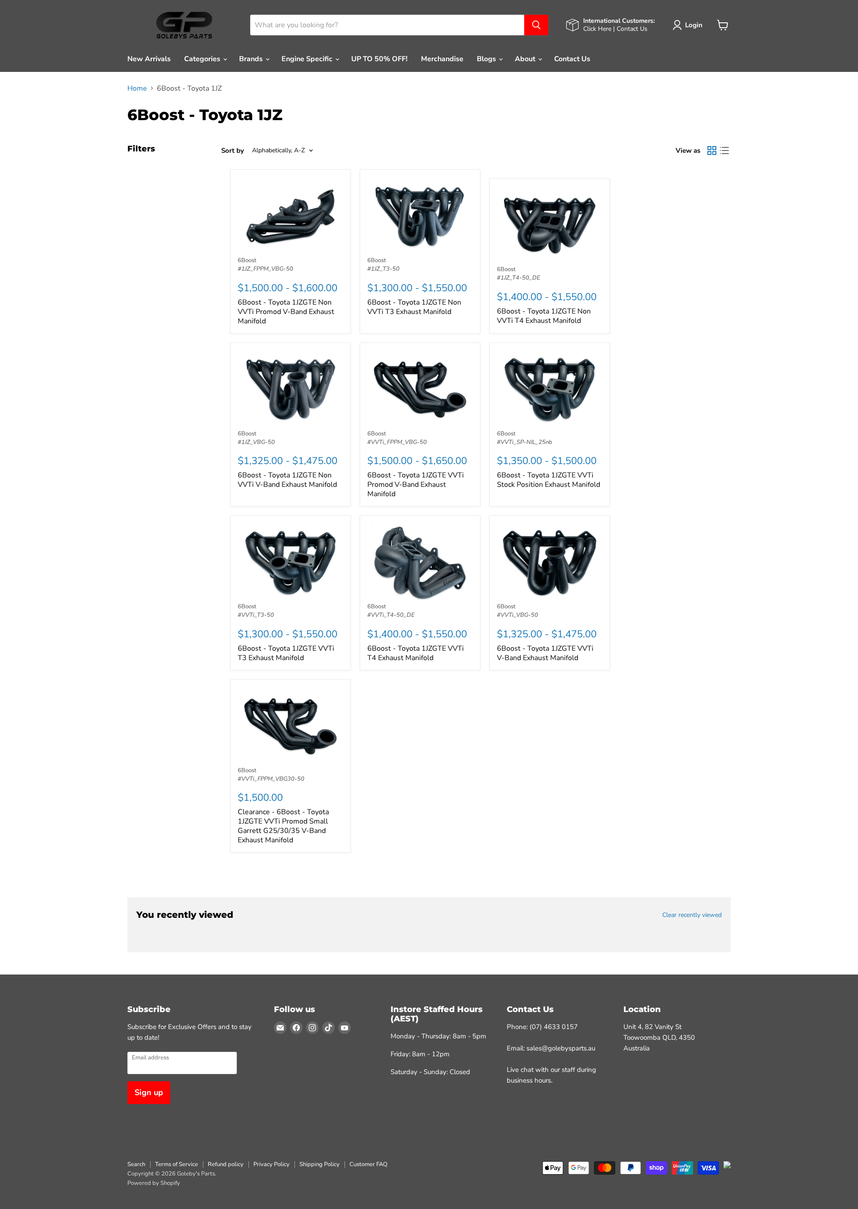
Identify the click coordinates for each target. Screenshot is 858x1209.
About (526, 59)
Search (136, 1164)
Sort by (232, 151)
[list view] (724, 150)
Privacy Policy (271, 1164)
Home (137, 88)
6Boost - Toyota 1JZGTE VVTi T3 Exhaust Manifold (286, 653)
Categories (203, 59)
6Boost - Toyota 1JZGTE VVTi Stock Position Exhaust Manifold (548, 479)
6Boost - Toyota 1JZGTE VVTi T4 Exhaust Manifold (415, 653)
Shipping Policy (319, 1164)
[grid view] (712, 150)
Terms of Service (176, 1164)
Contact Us (572, 59)
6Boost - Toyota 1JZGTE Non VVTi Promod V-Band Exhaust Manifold (286, 311)
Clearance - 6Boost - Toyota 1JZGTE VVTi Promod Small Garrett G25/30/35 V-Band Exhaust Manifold (283, 826)
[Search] (536, 25)
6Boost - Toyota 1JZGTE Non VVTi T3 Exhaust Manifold (414, 307)
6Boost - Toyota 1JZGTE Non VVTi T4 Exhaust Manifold (544, 316)
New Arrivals (149, 59)
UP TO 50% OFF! (379, 59)
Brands (252, 59)
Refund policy (226, 1164)
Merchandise (442, 59)
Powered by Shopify (153, 1183)
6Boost (247, 260)
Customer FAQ (368, 1164)
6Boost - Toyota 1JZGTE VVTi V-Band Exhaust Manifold (545, 653)
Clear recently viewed (692, 915)
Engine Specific (308, 59)
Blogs (487, 59)
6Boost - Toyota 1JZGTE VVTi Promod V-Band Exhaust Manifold (415, 484)
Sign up (149, 1092)
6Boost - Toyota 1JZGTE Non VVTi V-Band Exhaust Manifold (287, 479)
